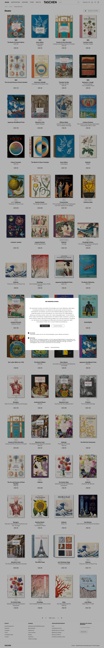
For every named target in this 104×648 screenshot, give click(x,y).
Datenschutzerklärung (55, 347)
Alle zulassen (45, 325)
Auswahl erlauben (58, 325)
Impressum (47, 347)
